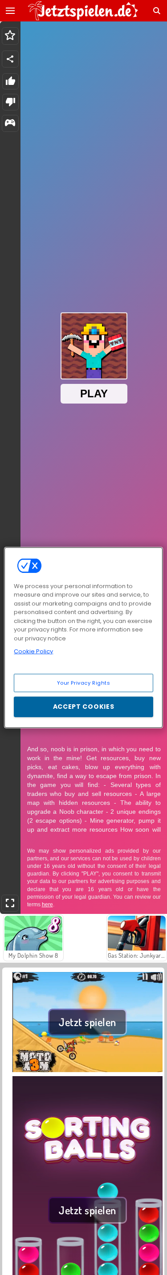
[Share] (10, 58)
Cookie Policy (33, 651)
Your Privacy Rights (83, 682)
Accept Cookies (83, 706)
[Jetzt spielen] (87, 1070)
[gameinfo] (10, 123)
